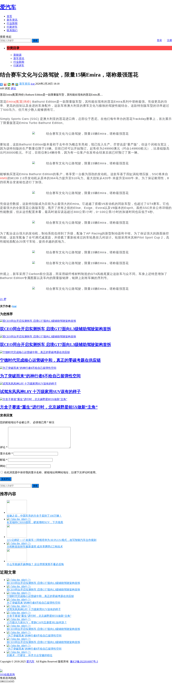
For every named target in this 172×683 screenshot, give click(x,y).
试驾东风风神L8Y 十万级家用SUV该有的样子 (40, 391)
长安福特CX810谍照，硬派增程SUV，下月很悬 (35, 522)
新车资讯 (12, 19)
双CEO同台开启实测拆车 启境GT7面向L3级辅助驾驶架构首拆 (55, 329)
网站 (2, 466)
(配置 (19, 101)
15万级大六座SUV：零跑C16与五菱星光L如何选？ (37, 622)
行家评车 (12, 26)
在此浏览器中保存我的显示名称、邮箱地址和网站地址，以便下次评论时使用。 (51, 472)
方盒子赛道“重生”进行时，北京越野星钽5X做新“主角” (49, 407)
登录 (159, 40)
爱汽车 (8, 7)
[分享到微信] (9, 84)
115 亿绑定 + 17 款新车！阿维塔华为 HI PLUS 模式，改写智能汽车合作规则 (51, 540)
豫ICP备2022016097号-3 (84, 661)
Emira (10, 101)
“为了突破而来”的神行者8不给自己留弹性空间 (34, 635)
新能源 (17, 54)
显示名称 (6, 453)
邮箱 (3, 459)
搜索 (35, 40)
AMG (3, 178)
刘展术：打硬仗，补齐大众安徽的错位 (29, 655)
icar (33, 83)
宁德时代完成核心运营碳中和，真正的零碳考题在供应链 (50, 360)
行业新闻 (12, 23)
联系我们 (12, 30)
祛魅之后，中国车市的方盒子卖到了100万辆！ (34, 515)
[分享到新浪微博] (5, 84)
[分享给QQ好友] (13, 84)
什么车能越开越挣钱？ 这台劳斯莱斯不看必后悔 (35, 564)
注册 (169, 40)
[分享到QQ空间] (16, 84)
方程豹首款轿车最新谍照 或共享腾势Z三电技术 (35, 546)
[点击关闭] (0, 667)
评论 (13, 88)
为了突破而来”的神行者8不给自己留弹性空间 (40, 376)
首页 (9, 16)
